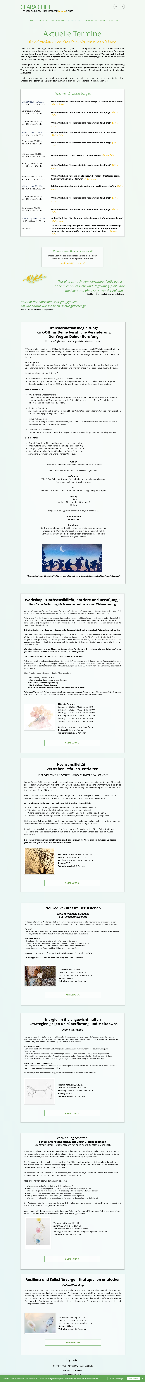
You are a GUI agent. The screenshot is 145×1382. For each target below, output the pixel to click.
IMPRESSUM (73, 1366)
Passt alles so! (133, 1379)
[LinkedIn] (68, 1360)
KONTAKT (56, 1366)
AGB (64, 1366)
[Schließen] (142, 1378)
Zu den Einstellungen (116, 1379)
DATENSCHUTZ (86, 1366)
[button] (42, 20)
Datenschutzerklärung (92, 1379)
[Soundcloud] (75, 1360)
